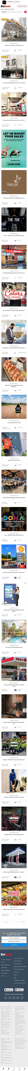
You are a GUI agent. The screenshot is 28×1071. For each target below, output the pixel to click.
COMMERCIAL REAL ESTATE (14, 420)
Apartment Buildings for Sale (6, 1041)
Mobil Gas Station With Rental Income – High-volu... (14, 872)
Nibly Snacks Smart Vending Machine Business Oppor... (14, 610)
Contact (3, 962)
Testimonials (4, 967)
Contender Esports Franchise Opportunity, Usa (14, 834)
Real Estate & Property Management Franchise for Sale (20, 1009)
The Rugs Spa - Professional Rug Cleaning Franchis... (14, 347)
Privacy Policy (4, 973)
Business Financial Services (20, 1040)
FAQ (15, 977)
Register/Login (22, 6)
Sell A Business (17, 961)
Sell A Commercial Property (20, 966)
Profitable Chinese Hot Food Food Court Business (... (14, 909)
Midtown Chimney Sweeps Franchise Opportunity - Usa (14, 723)
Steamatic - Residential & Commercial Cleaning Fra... (14, 759)
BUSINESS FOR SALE (14, 43)
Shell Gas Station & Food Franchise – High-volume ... (14, 572)
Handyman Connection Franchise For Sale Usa (14, 797)
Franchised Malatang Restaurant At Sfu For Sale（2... (14, 272)
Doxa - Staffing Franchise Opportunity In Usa (14, 535)
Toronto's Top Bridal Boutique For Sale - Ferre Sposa (14, 82)
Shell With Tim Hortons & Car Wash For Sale (14, 45)
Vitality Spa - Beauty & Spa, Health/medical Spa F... (14, 198)
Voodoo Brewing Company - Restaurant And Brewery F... (14, 498)
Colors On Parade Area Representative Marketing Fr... (14, 310)
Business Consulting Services (21, 1041)
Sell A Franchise (17, 963)
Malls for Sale (3, 1045)
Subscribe (14, 945)
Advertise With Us (5, 964)
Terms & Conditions (5, 970)
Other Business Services (20, 1048)
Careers (3, 975)
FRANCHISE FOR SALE (14, 196)
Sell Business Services (19, 969)
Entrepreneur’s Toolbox (19, 980)
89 (21, 921)
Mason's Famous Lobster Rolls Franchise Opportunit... (14, 386)
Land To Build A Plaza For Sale (14, 422)
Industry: (6, 87)
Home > (2, 9)
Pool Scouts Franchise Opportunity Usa (14, 647)
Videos (15, 974)
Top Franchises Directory (19, 983)
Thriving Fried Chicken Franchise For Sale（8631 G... (14, 120)
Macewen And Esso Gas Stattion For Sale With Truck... (14, 685)
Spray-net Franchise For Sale (14, 460)
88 (19, 921)
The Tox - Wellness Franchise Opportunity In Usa (14, 235)
